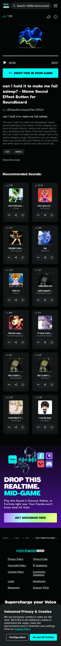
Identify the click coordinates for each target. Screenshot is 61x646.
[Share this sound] (49, 16)
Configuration (17, 637)
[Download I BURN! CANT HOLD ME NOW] (22, 257)
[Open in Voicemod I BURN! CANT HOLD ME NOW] (9, 257)
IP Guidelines (40, 565)
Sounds (18, 538)
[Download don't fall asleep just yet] (22, 215)
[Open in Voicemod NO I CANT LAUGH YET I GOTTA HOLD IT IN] (9, 384)
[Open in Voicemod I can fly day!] (38, 427)
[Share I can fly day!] (45, 427)
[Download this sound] (55, 16)
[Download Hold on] (22, 300)
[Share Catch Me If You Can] (16, 427)
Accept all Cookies (43, 637)
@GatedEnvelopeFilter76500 (25, 109)
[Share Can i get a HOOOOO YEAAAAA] (45, 215)
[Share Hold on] (16, 300)
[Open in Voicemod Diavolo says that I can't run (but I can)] (9, 342)
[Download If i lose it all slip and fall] (51, 342)
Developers (39, 581)
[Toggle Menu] (55, 5)
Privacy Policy (15, 559)
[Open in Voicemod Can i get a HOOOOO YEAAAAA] (38, 215)
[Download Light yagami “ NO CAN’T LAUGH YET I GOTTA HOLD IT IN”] (51, 300)
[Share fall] (45, 257)
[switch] (5, 62)
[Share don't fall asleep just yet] (16, 215)
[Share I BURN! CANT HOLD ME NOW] (16, 257)
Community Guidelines (39, 573)
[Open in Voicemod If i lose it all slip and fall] (38, 342)
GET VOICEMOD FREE (30, 517)
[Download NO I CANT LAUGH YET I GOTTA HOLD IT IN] (22, 384)
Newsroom (14, 587)
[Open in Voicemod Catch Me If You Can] (9, 427)
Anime (28, 538)
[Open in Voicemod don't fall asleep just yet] (9, 215)
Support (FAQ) (41, 587)
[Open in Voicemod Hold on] (9, 300)
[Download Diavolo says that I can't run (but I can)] (22, 342)
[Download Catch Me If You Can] (22, 427)
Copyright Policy (17, 565)
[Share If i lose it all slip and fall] (45, 342)
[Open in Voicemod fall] (38, 257)
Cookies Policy (22, 629)
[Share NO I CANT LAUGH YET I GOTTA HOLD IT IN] (16, 384)
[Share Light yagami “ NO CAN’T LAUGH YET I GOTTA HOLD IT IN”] (45, 300)
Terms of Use (40, 559)
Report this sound (11, 159)
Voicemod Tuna (7, 538)
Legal (11, 581)
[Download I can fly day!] (51, 427)
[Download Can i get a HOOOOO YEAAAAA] (51, 215)
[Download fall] (51, 257)
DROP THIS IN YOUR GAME (33, 73)
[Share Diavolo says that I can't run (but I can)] (16, 342)
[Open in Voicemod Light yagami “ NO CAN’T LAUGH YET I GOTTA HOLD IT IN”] (38, 300)
